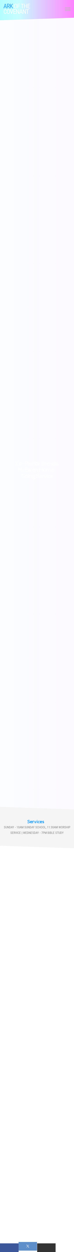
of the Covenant (16, 9)
